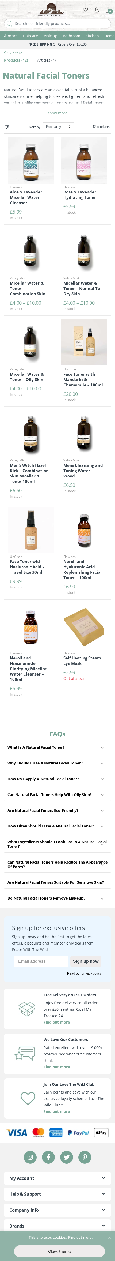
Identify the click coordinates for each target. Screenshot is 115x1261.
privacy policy (91, 973)
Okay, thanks (59, 1251)
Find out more (57, 1022)
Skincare (10, 35)
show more (57, 112)
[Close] (109, 1235)
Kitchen (92, 35)
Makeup (50, 35)
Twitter (66, 1157)
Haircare (30, 35)
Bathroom (71, 35)
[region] (57, 1246)
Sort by (34, 127)
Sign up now (85, 961)
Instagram (30, 1157)
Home (109, 35)
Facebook (48, 1157)
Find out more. (80, 1237)
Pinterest (85, 1157)
